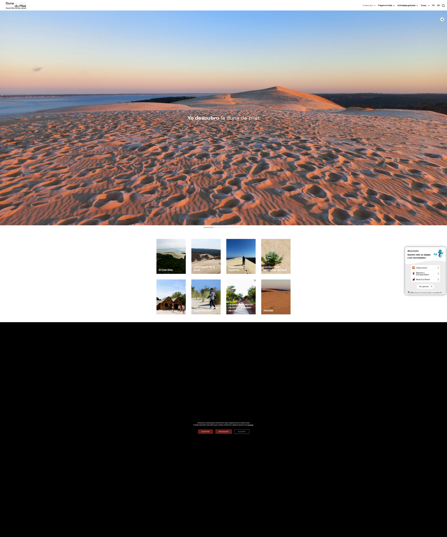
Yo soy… (424, 5)
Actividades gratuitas (406, 5)
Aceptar (205, 432)
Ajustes (242, 432)
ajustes (250, 425)
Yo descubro (367, 5)
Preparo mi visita (385, 5)
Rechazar (223, 432)
